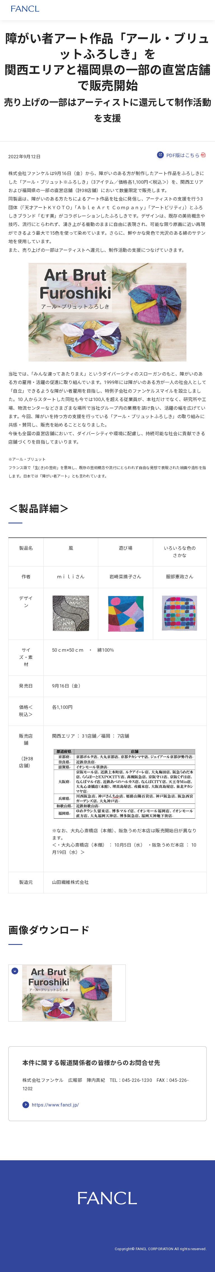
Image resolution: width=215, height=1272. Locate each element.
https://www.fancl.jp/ (55, 1105)
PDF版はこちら (183, 155)
